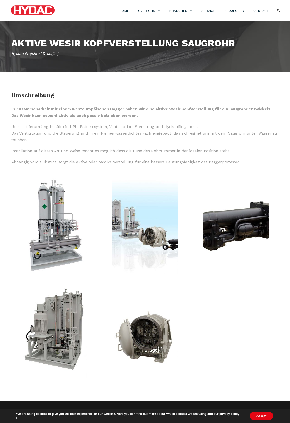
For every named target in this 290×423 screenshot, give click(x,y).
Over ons (146, 10)
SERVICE (208, 10)
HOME (124, 10)
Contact (261, 10)
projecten (234, 10)
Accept (261, 416)
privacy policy (229, 414)
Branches (178, 10)
